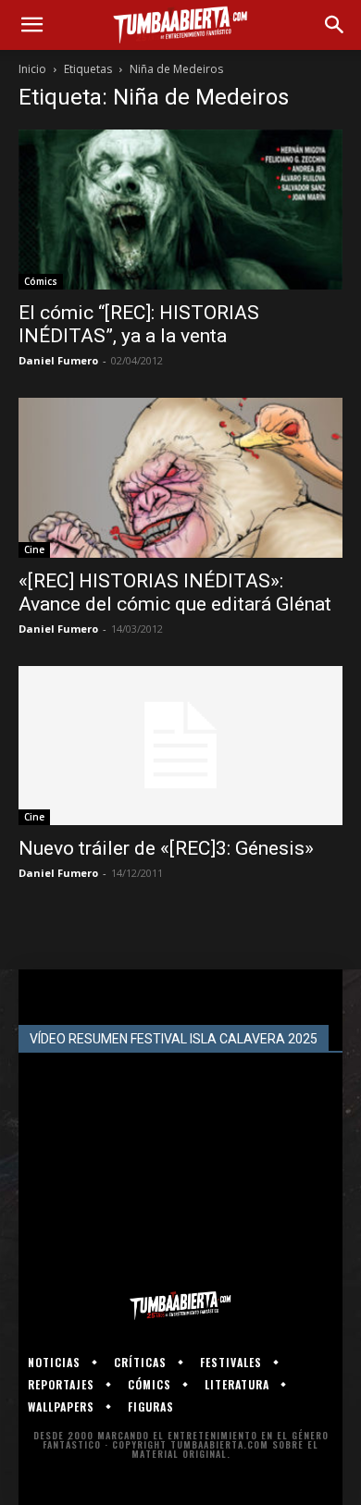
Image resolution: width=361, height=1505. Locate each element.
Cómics (40, 281)
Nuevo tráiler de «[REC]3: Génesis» (166, 848)
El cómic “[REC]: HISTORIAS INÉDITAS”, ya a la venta (139, 324)
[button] (31, 25)
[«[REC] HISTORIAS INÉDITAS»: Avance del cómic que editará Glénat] (180, 478)
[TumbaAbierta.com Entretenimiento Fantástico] (180, 1305)
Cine (34, 549)
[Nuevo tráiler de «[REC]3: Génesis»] (180, 746)
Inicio (32, 69)
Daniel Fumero (58, 360)
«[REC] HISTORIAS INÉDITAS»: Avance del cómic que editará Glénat (175, 592)
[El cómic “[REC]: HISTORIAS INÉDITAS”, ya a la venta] (180, 210)
